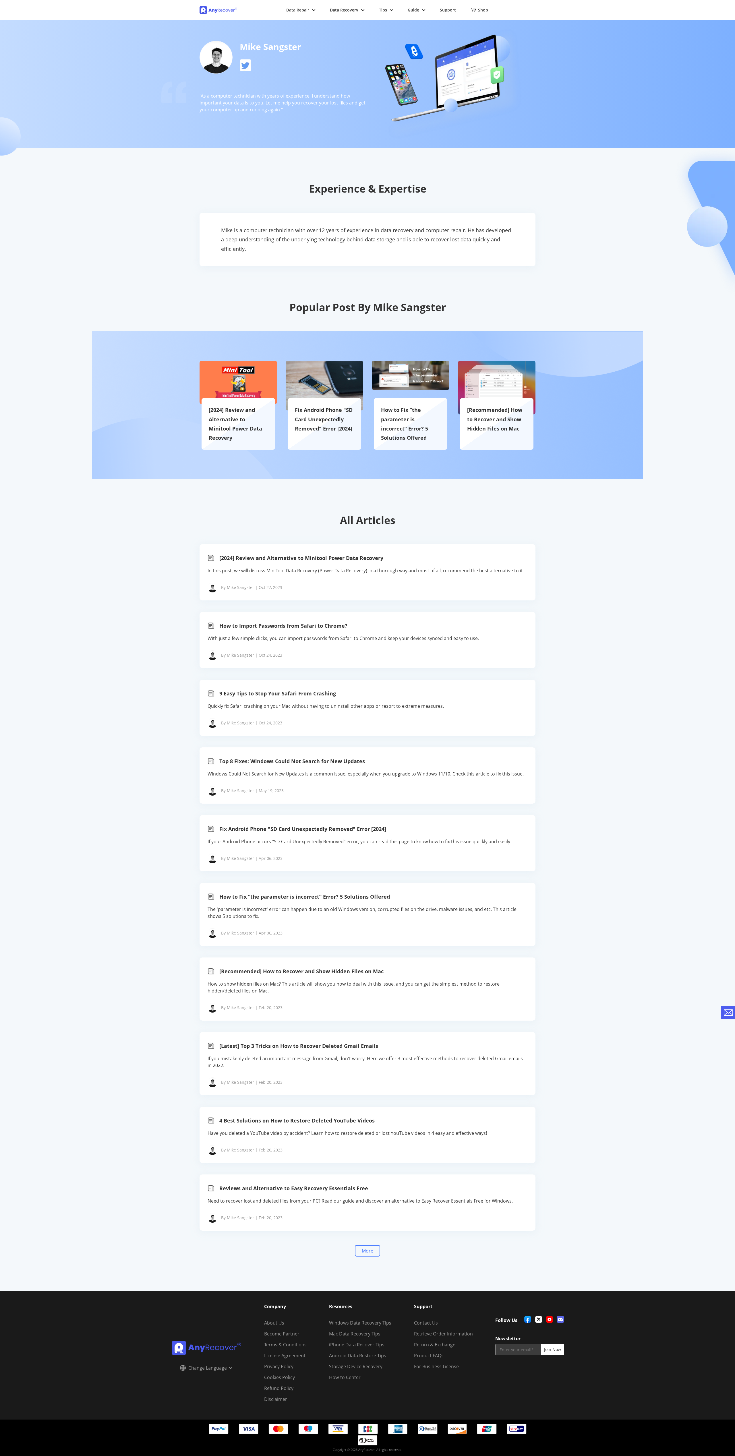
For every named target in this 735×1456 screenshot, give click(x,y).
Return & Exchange (434, 1344)
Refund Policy (278, 1388)
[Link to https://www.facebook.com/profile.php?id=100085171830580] (527, 1319)
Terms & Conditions (285, 1344)
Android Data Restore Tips (357, 1355)
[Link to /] (219, 10)
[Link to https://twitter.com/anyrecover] (245, 65)
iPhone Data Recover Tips (356, 1344)
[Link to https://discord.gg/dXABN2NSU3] (560, 1319)
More (367, 1251)
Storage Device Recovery (355, 1366)
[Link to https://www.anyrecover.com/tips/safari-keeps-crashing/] (367, 708)
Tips (383, 10)
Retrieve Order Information (443, 1334)
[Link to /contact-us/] (728, 1012)
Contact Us (426, 1323)
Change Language (207, 1368)
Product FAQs (429, 1355)
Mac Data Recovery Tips (354, 1334)
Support (448, 10)
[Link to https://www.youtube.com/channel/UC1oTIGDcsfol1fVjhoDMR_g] (549, 1319)
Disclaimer (275, 1399)
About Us (274, 1323)
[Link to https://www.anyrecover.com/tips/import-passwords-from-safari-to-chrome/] (367, 640)
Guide (413, 10)
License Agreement (284, 1355)
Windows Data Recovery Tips (360, 1323)
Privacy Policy (278, 1366)
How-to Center (345, 1377)
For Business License (436, 1366)
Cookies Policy (279, 1377)
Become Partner (281, 1334)
